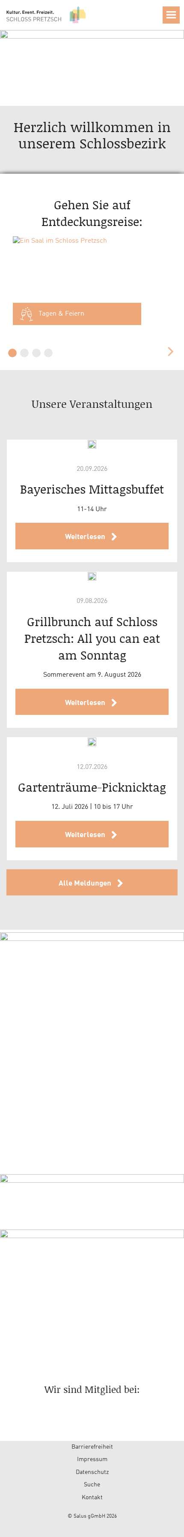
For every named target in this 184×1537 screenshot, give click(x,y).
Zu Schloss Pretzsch (47, 14)
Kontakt (92, 1498)
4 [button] (48, 353)
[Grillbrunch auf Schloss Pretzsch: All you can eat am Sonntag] (92, 576)
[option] (92, 285)
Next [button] (170, 352)
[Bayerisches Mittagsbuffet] (92, 444)
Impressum (92, 1459)
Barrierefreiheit (92, 1447)
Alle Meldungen (86, 883)
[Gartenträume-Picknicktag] (92, 742)
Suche (92, 1485)
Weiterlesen (86, 537)
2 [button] (24, 353)
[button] (171, 15)
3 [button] (36, 353)
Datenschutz (92, 1472)
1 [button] (12, 353)
